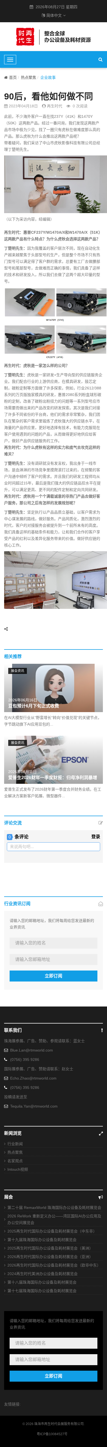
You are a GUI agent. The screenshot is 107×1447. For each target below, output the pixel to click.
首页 (13, 77)
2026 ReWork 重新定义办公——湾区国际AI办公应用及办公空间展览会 (54, 1219)
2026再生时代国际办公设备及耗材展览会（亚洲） (50, 1256)
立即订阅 (53, 976)
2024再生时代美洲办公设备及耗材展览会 (42, 1274)
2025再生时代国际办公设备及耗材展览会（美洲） (50, 1248)
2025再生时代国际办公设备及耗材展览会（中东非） (52, 1231)
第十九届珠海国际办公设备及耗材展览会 (42, 1239)
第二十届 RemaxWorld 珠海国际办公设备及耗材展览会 (54, 1207)
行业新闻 (15, 1144)
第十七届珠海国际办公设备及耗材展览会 (42, 1291)
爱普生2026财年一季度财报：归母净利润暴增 (52, 777)
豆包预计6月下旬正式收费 (33, 706)
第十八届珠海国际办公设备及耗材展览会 (42, 1282)
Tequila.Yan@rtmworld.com (34, 1106)
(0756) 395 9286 (24, 1059)
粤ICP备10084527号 (52, 1434)
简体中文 (54, 15)
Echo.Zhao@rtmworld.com (33, 1078)
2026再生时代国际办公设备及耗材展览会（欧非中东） (54, 1265)
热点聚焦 (28, 77)
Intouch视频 (17, 1169)
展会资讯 (17, 671)
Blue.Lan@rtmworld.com (31, 1050)
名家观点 (15, 1161)
